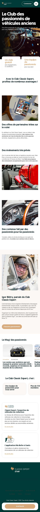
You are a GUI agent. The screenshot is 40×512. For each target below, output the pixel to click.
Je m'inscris (20, 506)
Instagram (28, 494)
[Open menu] (36, 4)
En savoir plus (9, 426)
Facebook (12, 494)
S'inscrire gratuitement (12, 327)
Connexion (27, 4)
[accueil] (6, 3)
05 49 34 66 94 (30, 490)
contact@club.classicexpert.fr (14, 490)
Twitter (20, 494)
